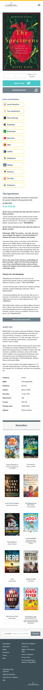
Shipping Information (9, 674)
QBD (9, 145)
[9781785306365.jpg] (21, 41)
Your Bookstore (13, 111)
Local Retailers (13, 104)
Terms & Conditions (27, 654)
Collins (10, 151)
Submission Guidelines (28, 643)
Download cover (19, 90)
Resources (6, 652)
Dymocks (11, 138)
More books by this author (21, 319)
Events (5, 655)
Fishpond (11, 185)
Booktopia (11, 131)
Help (4, 680)
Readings (11, 124)
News (4, 658)
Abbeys (10, 165)
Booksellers (6, 646)
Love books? (8, 633)
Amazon (10, 172)
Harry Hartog (12, 118)
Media (4, 649)
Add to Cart (19, 83)
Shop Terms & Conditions (10, 677)
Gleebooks (11, 158)
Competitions (7, 643)
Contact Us (25, 646)
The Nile (10, 178)
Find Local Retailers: (11, 99)
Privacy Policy (26, 657)
